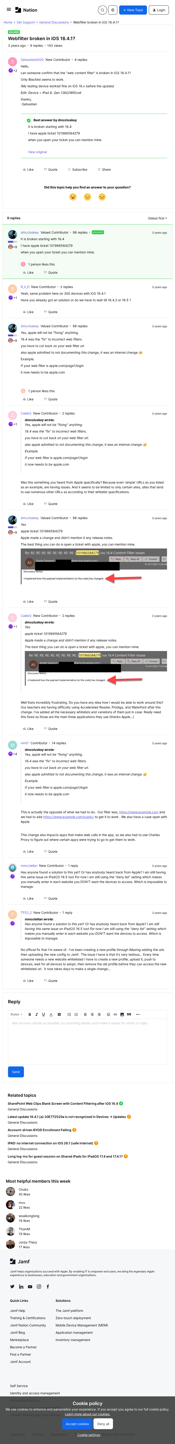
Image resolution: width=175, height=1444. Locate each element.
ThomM (24, 1229)
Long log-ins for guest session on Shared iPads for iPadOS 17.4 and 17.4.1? (65, 1156)
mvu (22, 1203)
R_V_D (25, 287)
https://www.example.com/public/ (68, 817)
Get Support (26, 22)
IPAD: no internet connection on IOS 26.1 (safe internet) (50, 1143)
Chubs (23, 1189)
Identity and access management (35, 1393)
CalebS (26, 413)
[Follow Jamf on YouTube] (30, 1286)
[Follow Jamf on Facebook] (48, 1286)
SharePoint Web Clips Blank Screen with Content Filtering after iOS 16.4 (63, 1103)
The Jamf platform (69, 1311)
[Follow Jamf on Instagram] (39, 1286)
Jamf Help (17, 1311)
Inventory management (73, 1340)
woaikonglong (29, 1216)
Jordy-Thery (28, 1242)
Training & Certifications (27, 1318)
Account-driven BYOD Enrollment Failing (39, 1130)
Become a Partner (23, 1347)
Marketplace (19, 1340)
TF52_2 (26, 912)
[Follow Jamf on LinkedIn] (21, 1286)
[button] (9, 11)
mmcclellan (29, 865)
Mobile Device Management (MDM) (82, 1325)
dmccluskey (30, 232)
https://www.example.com (138, 812)
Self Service (19, 1386)
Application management (74, 1332)
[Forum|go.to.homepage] (26, 10)
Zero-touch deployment (73, 1318)
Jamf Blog (17, 1332)
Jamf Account (20, 1362)
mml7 (25, 743)
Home (8, 22)
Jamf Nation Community (28, 1325)
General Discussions (54, 22)
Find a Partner (20, 1354)
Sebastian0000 (32, 60)
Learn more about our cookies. (87, 1414)
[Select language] (112, 10)
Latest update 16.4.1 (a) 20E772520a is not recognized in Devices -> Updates (67, 1117)
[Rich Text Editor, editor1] (87, 1041)
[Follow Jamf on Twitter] (12, 1286)
